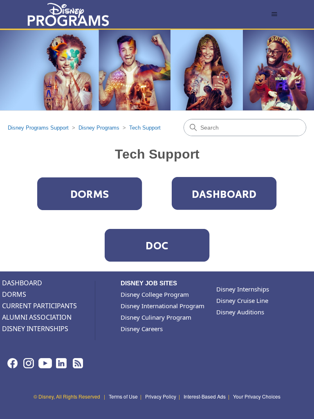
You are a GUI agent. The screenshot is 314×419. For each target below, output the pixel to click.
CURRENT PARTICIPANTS (39, 305)
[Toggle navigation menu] (274, 14)
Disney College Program (155, 294)
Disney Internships (242, 289)
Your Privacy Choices (256, 396)
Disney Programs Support (38, 128)
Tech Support (145, 128)
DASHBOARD (22, 282)
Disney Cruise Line (242, 300)
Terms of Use (123, 396)
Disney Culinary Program (156, 317)
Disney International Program (162, 306)
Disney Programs (98, 128)
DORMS (14, 294)
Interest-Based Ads (205, 396)
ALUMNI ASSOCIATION (37, 317)
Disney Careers (142, 329)
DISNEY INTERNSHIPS (35, 328)
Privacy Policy (160, 396)
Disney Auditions (240, 312)
